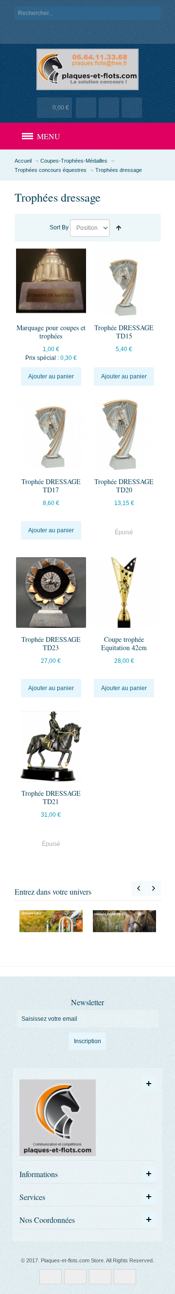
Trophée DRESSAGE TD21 (51, 797)
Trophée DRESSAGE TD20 (124, 485)
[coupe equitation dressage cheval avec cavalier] (124, 592)
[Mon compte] (86, 107)
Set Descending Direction (118, 228)
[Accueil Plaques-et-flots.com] (87, 69)
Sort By (59, 227)
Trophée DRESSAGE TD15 (124, 331)
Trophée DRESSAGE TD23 (51, 643)
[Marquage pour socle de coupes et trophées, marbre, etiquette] (51, 280)
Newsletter (87, 1002)
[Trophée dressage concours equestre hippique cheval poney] (51, 592)
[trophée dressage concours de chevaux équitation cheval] (51, 746)
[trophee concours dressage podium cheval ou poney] (124, 280)
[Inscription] (132, 107)
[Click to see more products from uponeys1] (125, 921)
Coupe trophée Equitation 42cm (124, 643)
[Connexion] (109, 107)
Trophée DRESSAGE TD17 (51, 485)
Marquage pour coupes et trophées (51, 331)
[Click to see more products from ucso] (51, 921)
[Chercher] (154, 13)
